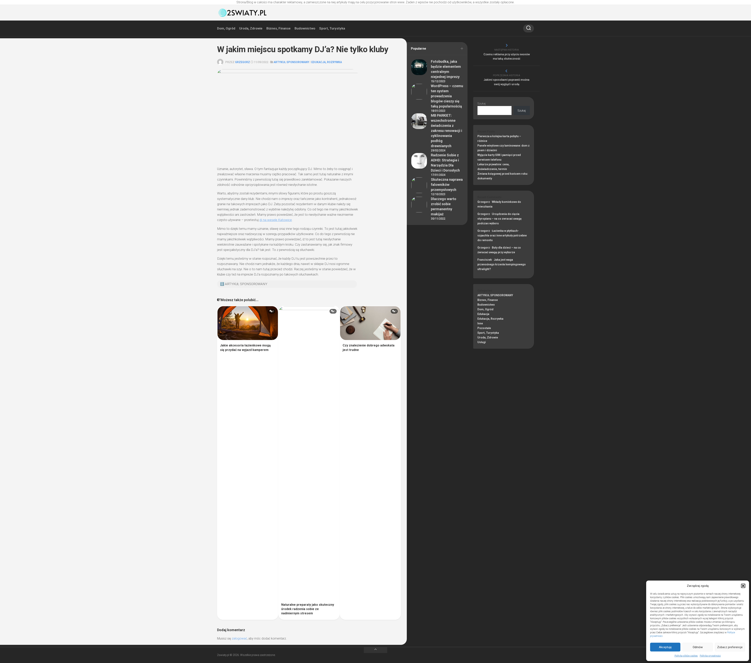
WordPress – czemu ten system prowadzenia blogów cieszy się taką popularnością (447, 96)
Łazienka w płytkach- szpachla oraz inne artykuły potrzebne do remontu (502, 235)
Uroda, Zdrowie (250, 28)
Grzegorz (242, 62)
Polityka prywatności (710, 655)
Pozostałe (484, 328)
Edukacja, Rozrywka (326, 62)
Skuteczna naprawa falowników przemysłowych (447, 184)
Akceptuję (665, 647)
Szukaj (481, 103)
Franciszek (484, 259)
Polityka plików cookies (686, 655)
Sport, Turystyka (332, 28)
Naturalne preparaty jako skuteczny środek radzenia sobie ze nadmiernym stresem (307, 609)
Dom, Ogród (226, 28)
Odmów (698, 647)
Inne (480, 323)
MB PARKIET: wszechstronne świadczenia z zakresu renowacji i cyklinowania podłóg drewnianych (446, 130)
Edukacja (483, 314)
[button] (743, 586)
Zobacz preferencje (730, 647)
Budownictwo (305, 28)
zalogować (239, 638)
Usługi (481, 342)
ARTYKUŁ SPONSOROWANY (291, 62)
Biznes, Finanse (278, 28)
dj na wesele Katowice (276, 220)
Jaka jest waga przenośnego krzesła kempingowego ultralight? (501, 264)
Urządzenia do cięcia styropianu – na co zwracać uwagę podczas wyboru (499, 218)
